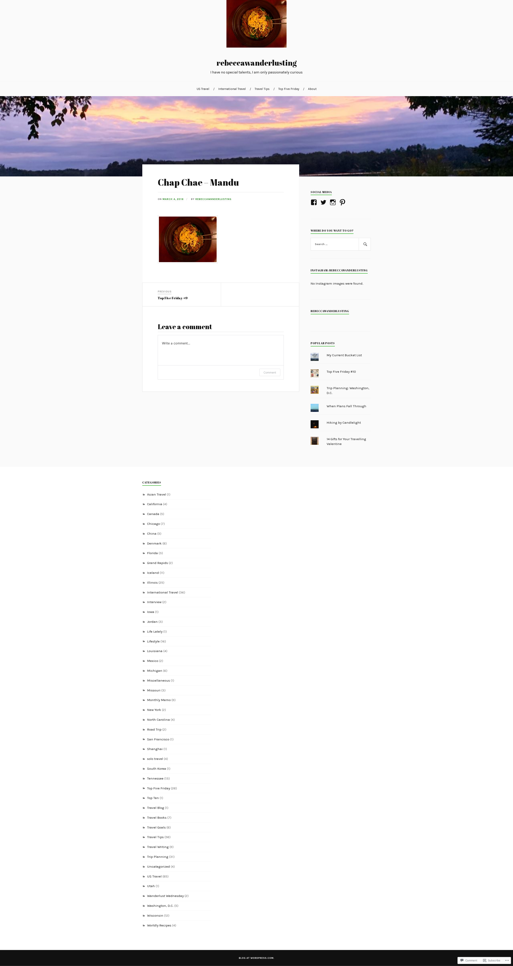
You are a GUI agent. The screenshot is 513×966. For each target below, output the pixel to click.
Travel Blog (155, 808)
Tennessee (155, 778)
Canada (153, 514)
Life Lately (155, 631)
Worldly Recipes (159, 925)
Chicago (153, 524)
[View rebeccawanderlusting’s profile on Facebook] (314, 202)
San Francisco (158, 739)
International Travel (232, 89)
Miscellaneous (158, 680)
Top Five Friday (288, 89)
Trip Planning (157, 857)
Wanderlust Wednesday (165, 896)
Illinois (152, 582)
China (152, 533)
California (154, 504)
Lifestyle (153, 641)
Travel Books (157, 817)
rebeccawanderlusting (257, 63)
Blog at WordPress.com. (256, 958)
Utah (151, 886)
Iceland (153, 573)
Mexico (152, 661)
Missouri (154, 690)
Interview (154, 602)
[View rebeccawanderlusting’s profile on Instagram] (333, 202)
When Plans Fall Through (346, 406)
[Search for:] (341, 244)
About (312, 89)
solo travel (155, 759)
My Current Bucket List (344, 355)
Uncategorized (158, 866)
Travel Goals (156, 827)
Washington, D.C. (160, 906)
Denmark (154, 543)
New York (154, 710)
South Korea (156, 768)
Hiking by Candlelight (344, 422)
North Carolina (158, 720)
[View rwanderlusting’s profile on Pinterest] (343, 202)
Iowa (150, 612)
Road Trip (154, 729)
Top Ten (153, 798)
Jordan (152, 622)
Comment (270, 372)
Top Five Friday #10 (341, 372)
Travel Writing (158, 847)
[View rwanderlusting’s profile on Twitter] (324, 202)
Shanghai (155, 749)
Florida (152, 553)
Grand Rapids (157, 563)
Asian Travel (156, 494)
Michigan (154, 671)
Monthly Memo (159, 700)
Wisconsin (155, 915)
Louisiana (155, 651)
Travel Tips (262, 89)
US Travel (203, 89)
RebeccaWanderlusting (330, 311)
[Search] (365, 244)
